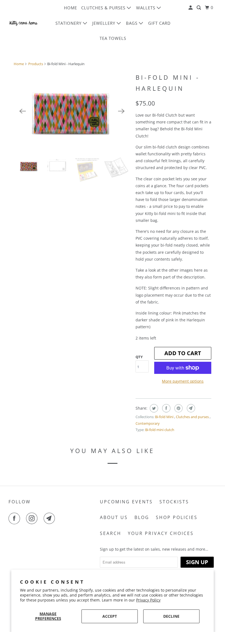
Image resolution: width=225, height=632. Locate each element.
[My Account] (191, 8)
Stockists (174, 502)
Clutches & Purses (104, 7)
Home (70, 7)
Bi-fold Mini (164, 416)
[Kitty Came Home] (24, 23)
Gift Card (159, 23)
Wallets (146, 7)
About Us (114, 517)
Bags (132, 23)
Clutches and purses (193, 416)
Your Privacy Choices (161, 533)
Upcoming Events (126, 502)
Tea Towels (113, 38)
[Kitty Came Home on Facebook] (15, 518)
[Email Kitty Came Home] (50, 518)
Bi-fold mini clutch (159, 429)
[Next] (121, 111)
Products (35, 63)
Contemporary (148, 423)
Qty (139, 356)
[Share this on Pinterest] (178, 408)
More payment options (183, 381)
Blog (141, 517)
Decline (171, 616)
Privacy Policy (148, 600)
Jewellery (104, 23)
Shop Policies (177, 517)
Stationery (69, 23)
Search (110, 533)
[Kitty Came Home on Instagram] (33, 518)
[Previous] (22, 111)
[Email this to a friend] (190, 408)
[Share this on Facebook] (165, 408)
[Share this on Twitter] (153, 408)
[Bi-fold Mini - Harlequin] (72, 111)
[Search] (199, 8)
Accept (109, 616)
